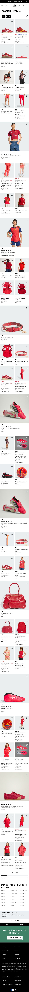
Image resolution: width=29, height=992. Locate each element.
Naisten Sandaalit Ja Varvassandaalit (5, 900)
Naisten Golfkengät (4, 902)
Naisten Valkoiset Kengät (12, 897)
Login (7, 924)
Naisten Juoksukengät (4, 894)
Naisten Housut (14, 902)
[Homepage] (14, 6)
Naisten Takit (23, 890)
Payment (17, 954)
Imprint (4, 954)
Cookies (4, 980)
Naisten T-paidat (22, 894)
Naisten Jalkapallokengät (5, 897)
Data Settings (18, 976)
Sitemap (16, 950)
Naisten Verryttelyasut (14, 900)
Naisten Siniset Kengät (14, 891)
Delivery (4, 946)
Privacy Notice (18, 980)
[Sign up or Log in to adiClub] (19, 5)
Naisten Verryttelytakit (23, 905)
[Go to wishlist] (6, 5)
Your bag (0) (20, 924)
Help (4, 958)
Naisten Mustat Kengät (14, 894)
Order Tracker (6, 950)
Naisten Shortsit (22, 900)
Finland (17, 989)
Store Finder (17, 958)
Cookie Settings (6, 976)
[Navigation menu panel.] (2, 5)
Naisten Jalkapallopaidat (24, 902)
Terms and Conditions (8, 984)
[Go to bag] (26, 5)
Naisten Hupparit (12, 905)
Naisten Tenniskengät (4, 905)
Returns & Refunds (19, 946)
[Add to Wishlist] (12, 21)
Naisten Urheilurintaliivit (5, 891)
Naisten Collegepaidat (23, 897)
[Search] (23, 5)
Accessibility (18, 984)
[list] (12, 16)
